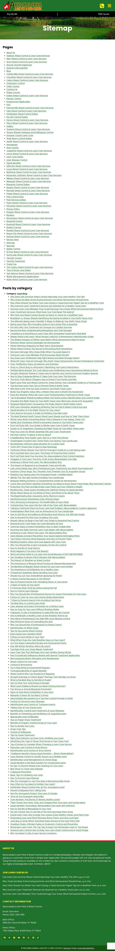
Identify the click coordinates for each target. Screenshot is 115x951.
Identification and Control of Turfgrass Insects (32, 704)
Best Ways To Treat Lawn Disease (26, 769)
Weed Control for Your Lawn (23, 661)
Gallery (10, 126)
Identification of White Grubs (24, 628)
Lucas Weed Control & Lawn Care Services (27, 169)
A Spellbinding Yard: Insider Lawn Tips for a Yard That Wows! (39, 437)
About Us (11, 52)
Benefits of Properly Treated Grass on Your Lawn (33, 723)
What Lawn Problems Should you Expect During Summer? (38, 686)
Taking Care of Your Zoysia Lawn (26, 707)
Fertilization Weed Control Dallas (22, 114)
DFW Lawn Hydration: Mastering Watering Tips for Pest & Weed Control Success (48, 407)
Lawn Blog (22, 293)
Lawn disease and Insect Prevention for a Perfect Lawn (37, 606)
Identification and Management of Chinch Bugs (33, 759)
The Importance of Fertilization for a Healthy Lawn (34, 569)
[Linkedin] (24, 938)
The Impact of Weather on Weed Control (30, 560)
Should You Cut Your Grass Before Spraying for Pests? (36, 575)
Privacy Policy (13, 209)
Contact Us (12, 89)
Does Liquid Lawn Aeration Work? (26, 634)
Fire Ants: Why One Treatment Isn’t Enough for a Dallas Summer (41, 327)
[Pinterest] (33, 938)
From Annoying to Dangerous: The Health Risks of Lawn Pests (39, 502)
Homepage (12, 144)
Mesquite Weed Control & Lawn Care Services (29, 181)
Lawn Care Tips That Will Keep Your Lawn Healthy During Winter (40, 652)
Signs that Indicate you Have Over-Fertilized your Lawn (37, 738)
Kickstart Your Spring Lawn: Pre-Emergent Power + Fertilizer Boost (41, 474)
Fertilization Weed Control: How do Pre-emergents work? (37, 787)
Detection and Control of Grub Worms (28, 747)
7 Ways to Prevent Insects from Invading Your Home (35, 600)
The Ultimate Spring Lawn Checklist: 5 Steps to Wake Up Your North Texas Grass (48, 321)
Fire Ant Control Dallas (17, 117)
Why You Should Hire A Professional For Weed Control (36, 624)
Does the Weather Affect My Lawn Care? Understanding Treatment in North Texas (50, 394)
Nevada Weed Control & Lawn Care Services (28, 190)
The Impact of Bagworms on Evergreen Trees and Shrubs (38, 465)
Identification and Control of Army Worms (30, 750)
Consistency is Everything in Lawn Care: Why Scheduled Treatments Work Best (48, 333)
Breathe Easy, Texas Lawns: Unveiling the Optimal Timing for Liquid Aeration (46, 490)
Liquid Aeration (14, 163)
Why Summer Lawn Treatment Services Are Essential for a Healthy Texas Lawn (48, 306)
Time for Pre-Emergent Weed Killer (27, 796)
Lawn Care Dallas (15, 157)
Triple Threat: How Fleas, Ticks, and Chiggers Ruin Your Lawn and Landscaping (47, 802)
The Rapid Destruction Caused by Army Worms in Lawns (37, 496)
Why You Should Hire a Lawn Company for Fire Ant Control (38, 545)
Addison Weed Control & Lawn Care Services (28, 55)
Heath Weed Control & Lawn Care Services (27, 141)
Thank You (12, 264)
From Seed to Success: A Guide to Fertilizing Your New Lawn (38, 413)
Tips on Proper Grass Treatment (25, 719)
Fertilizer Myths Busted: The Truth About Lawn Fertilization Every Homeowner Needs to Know (54, 370)
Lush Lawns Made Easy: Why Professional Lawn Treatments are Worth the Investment (51, 468)
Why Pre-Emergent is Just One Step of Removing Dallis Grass (40, 781)
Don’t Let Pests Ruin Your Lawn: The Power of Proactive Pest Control (42, 453)
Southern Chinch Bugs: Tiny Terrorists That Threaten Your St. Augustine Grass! (47, 471)
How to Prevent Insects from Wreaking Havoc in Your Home (38, 582)
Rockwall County (14, 221)
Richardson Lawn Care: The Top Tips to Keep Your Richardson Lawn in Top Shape (49, 827)
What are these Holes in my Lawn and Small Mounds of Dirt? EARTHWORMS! (46, 554)
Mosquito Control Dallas (18, 184)
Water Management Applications (23, 276)
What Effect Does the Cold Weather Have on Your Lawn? (37, 640)
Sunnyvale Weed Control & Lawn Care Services (29, 255)
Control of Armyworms (21, 664)
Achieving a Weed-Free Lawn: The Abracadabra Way (36, 462)
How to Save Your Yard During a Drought (29, 683)
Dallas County (13, 92)
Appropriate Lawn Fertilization (24, 716)
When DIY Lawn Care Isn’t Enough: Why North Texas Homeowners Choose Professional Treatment (57, 361)
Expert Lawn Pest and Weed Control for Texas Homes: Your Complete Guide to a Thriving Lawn (55, 382)
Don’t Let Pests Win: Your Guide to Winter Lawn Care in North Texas (42, 425)
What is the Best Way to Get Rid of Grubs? (30, 680)
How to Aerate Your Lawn (22, 726)
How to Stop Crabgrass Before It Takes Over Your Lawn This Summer (43, 376)
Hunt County (13, 147)
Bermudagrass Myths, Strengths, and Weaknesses (34, 658)
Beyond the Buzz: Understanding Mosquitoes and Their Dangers (41, 330)
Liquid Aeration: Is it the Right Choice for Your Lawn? (35, 410)
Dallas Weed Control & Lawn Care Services (27, 95)
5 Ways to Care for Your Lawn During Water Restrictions (37, 597)
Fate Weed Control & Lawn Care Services (26, 111)
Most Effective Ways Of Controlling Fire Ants (31, 621)
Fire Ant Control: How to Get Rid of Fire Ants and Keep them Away (41, 811)
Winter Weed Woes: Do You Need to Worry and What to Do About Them (45, 493)
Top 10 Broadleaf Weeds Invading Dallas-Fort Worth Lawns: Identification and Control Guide (54, 398)
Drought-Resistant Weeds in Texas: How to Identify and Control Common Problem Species (54, 373)
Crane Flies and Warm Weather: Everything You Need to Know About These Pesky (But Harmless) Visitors (60, 483)
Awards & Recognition (17, 68)
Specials (11, 245)
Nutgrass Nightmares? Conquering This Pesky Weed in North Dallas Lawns (46, 404)
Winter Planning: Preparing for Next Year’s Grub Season (36, 345)
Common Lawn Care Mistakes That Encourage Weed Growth (39, 355)
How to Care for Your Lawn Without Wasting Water (34, 609)
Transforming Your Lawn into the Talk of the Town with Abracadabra (43, 505)
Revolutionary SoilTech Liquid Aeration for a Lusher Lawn (37, 444)
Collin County (13, 86)
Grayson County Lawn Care (20, 135)
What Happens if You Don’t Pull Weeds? (29, 551)
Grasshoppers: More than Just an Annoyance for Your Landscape (41, 511)
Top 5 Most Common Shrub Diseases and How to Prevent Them (41, 539)
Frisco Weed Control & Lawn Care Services (27, 123)
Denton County (14, 98)
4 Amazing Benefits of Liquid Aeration (28, 670)
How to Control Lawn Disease (24, 591)
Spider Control (13, 249)
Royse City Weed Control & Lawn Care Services (29, 233)
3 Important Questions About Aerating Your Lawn (34, 572)
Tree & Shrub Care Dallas (19, 270)
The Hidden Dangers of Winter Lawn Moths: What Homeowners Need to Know (47, 339)
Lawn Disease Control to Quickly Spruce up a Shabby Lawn (38, 756)
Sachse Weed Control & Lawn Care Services (28, 236)
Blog (9, 71)
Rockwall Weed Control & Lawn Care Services (28, 224)
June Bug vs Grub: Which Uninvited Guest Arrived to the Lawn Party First (45, 821)
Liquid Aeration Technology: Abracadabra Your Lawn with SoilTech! (42, 805)
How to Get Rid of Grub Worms (25, 548)
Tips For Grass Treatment (22, 735)
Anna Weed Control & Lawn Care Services (27, 62)
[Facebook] (5, 938)
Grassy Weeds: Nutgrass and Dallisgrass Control (30, 132)
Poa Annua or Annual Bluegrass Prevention (31, 689)
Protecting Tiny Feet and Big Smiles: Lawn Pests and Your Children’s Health (46, 486)
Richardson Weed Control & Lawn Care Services (30, 218)
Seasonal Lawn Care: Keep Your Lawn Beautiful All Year (36, 523)
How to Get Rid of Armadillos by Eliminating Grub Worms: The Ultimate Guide (47, 514)
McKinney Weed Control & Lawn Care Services (29, 172)
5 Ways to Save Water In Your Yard (27, 637)
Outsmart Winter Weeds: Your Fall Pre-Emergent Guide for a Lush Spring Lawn (47, 450)
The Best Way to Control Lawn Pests (27, 603)
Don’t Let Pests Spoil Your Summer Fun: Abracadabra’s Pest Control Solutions (47, 456)
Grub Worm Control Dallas (19, 138)
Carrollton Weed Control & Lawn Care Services (29, 77)
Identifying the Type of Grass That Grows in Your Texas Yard (39, 741)
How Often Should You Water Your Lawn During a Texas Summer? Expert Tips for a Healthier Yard (57, 303)
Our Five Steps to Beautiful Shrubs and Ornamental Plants (38, 643)
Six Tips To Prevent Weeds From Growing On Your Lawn (36, 765)
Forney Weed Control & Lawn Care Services (27, 120)
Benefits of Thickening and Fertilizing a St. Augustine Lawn (38, 713)
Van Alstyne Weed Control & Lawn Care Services (30, 273)
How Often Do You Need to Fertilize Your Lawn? (32, 784)
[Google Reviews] (28, 938)
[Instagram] (14, 938)
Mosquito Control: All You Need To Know (29, 695)
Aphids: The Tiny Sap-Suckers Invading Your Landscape (37, 477)
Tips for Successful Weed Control (26, 631)
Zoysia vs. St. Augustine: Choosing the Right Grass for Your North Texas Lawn (47, 428)
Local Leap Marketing (86, 948)
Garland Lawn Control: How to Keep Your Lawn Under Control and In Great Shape (49, 830)
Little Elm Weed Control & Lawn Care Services (28, 166)
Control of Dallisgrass (20, 732)
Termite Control (14, 258)
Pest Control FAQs (15, 196)
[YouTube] (19, 938)
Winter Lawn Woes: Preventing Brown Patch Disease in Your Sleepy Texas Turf (47, 419)
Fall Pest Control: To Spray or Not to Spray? (30, 434)
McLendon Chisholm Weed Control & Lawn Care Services (34, 175)
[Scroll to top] (109, 936)
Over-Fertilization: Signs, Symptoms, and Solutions (34, 364)
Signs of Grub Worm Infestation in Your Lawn (31, 692)
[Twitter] (9, 938)
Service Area (13, 239)
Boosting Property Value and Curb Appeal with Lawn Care (38, 542)
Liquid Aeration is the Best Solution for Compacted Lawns (38, 762)
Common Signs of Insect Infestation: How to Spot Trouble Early (40, 526)
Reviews (10, 215)
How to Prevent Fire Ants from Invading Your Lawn (34, 517)
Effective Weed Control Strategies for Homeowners (35, 342)
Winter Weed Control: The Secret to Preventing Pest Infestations (41, 348)
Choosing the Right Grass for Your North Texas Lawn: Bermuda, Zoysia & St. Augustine (51, 401)
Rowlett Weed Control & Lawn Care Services (28, 230)
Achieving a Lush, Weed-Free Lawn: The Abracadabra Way (38, 532)
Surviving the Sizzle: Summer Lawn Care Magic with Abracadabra (41, 529)
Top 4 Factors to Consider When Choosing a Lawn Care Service (41, 744)
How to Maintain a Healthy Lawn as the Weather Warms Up (39, 615)
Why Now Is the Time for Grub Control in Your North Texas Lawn (40, 388)
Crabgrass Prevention (20, 772)
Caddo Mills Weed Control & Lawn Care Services (30, 74)
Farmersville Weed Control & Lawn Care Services (30, 107)
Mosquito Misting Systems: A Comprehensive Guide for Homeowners (43, 480)
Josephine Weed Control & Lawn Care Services (29, 150)
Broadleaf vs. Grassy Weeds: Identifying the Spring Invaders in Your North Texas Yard (51, 318)
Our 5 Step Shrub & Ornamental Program (30, 667)
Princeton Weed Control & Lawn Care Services (29, 206)
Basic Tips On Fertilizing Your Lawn (26, 775)
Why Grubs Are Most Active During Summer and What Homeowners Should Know (49, 299)
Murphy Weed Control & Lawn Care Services (28, 187)
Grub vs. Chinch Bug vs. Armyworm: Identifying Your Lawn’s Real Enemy (44, 367)
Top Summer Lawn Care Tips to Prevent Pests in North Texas (39, 385)
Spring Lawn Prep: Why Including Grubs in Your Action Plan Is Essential (43, 324)
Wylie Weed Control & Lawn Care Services (27, 279)
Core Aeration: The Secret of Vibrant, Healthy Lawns (35, 799)
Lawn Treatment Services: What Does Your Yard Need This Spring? (42, 312)
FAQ (8, 104)
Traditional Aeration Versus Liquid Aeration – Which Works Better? (42, 753)
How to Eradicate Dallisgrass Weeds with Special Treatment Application (45, 655)
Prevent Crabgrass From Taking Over (28, 790)
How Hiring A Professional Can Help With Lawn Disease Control (40, 618)
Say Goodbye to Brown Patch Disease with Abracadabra (37, 557)
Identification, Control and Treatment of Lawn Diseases (37, 710)
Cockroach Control (16, 83)
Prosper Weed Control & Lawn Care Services (28, 212)
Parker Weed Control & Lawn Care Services (27, 193)
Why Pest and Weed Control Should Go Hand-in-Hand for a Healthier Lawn (46, 315)
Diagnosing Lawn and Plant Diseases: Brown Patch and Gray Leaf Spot (44, 818)
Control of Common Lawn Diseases (27, 701)
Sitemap (11, 242)
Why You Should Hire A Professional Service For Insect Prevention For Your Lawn (48, 594)
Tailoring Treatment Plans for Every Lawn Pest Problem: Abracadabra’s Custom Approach (53, 508)
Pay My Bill (12, 14)
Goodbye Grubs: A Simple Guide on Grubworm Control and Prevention (44, 824)
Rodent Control (14, 227)
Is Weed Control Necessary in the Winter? (30, 579)
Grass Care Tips (18, 729)
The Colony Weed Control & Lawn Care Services (30, 267)
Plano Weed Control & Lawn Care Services (27, 203)
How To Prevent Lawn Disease (24, 778)
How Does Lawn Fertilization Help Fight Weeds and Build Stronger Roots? (45, 358)
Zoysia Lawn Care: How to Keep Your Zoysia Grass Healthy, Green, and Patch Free (49, 815)
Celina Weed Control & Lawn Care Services (27, 80)
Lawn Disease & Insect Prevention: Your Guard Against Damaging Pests (45, 536)
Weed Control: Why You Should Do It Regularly (32, 673)
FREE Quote (103, 14)
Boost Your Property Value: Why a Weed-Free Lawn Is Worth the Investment (46, 391)
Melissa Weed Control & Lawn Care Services (28, 178)
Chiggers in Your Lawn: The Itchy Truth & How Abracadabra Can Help (43, 459)
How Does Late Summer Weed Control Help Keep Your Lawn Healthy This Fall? (47, 296)
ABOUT (47, 864)
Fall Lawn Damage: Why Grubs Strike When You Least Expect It (40, 352)
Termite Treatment (16, 261)
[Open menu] (109, 5)
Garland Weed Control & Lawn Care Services (28, 129)
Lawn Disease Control (17, 160)
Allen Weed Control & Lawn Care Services (26, 58)
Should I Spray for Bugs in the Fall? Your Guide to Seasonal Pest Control (44, 520)
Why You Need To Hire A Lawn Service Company (33, 833)
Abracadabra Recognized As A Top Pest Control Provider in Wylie (41, 698)
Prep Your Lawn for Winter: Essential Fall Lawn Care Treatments (40, 431)
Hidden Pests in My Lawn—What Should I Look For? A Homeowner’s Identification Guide (52, 336)
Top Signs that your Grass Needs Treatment (31, 649)
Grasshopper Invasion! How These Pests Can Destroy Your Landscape (43, 440)
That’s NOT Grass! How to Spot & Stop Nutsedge (33, 447)
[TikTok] (38, 938)
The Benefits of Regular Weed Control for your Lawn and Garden (41, 566)
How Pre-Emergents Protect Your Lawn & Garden (34, 793)
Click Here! (14, 911)
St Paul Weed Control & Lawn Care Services (28, 252)
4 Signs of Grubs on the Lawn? (25, 585)
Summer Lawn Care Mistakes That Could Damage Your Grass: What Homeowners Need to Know (56, 309)
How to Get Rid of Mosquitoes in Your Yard (30, 808)
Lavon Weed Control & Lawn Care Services (27, 153)
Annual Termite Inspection (19, 65)
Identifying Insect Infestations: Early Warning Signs (34, 499)
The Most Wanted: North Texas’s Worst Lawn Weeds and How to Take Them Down (49, 416)
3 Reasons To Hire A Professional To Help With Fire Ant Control (39, 612)
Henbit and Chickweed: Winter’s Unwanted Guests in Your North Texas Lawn (46, 422)
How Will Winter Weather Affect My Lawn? (30, 646)
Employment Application (18, 101)
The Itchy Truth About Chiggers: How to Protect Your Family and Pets (43, 379)
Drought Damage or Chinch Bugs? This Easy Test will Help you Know (43, 677)
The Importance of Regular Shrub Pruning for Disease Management (43, 563)
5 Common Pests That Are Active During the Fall (33, 588)
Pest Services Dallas (16, 199)
